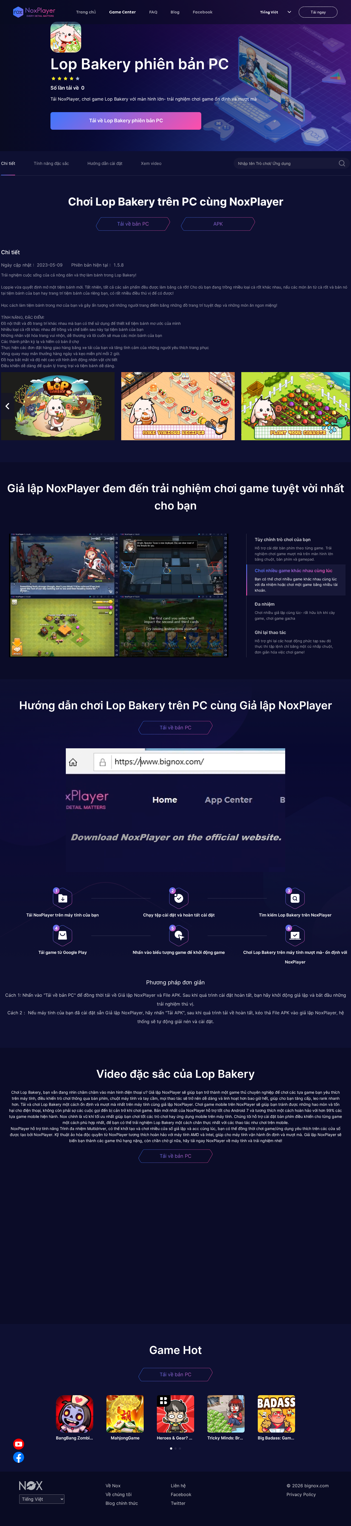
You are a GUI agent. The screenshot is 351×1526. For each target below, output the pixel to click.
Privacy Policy (301, 1494)
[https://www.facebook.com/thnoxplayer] (18, 1457)
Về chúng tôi (119, 1494)
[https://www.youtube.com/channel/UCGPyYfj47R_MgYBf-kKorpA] (18, 1444)
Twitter (178, 1503)
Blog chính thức (122, 1503)
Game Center (122, 11)
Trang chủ (86, 11)
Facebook (203, 11)
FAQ (153, 11)
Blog (175, 11)
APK (218, 224)
